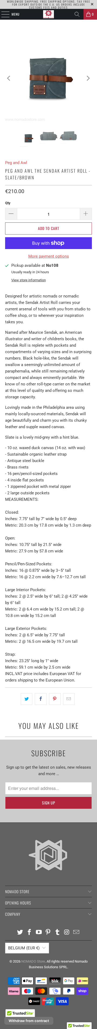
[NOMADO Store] (48, 14)
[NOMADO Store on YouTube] (39, 933)
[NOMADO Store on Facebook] (30, 933)
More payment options (48, 256)
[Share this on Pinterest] (55, 699)
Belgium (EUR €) (24, 948)
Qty (8, 203)
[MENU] (2, 14)
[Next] (88, 78)
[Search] (77, 14)
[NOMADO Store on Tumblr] (58, 933)
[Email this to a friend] (69, 699)
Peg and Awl (16, 162)
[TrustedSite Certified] (20, 1015)
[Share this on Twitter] (26, 699)
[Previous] (9, 78)
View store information (28, 280)
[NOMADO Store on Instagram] (67, 933)
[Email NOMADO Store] (76, 933)
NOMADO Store (33, 961)
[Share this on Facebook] (40, 699)
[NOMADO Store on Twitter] (20, 933)
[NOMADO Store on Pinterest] (48, 933)
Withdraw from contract (29, 1021)
